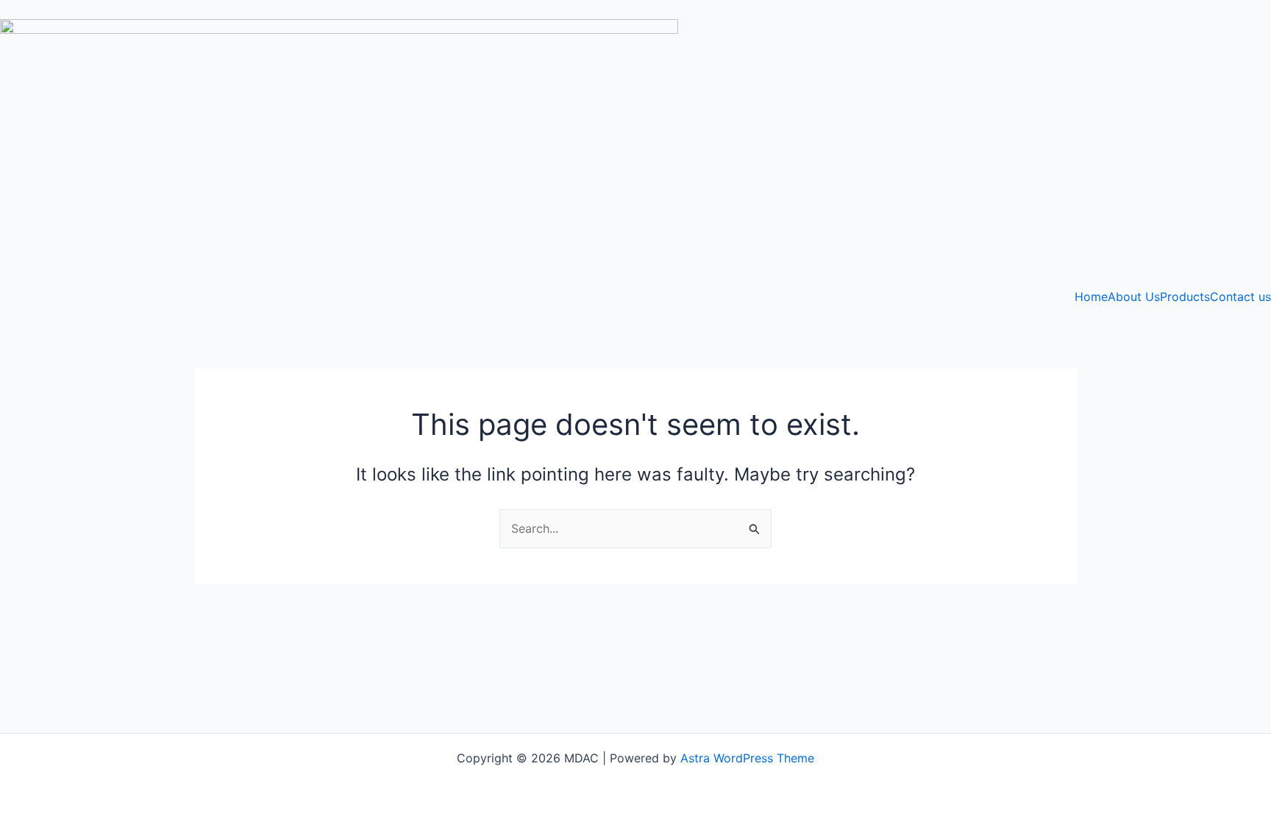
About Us (1134, 296)
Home (1091, 296)
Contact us (1240, 296)
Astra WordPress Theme (747, 758)
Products (1185, 296)
